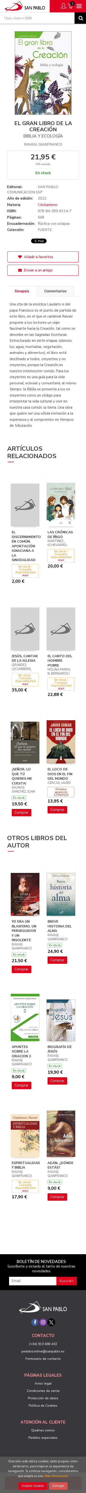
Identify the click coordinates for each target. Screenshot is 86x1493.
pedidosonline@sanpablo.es (43, 1351)
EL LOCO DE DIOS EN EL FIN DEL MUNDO (60, 774)
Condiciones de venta (43, 1391)
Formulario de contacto (43, 1358)
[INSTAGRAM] (43, 1322)
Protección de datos (43, 1398)
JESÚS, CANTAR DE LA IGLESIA (25, 658)
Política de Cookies (43, 1405)
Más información (56, 1476)
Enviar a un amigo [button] (38, 270)
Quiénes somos (43, 1430)
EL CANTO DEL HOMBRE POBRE (60, 661)
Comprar (21, 812)
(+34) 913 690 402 (43, 1344)
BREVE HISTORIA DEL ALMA (60, 926)
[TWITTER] (51, 1322)
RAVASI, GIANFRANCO (43, 144)
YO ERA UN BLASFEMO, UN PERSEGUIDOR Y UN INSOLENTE (24, 930)
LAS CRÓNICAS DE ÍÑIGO (60, 534)
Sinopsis (22, 291)
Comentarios (55, 291)
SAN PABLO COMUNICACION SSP (32, 189)
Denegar (58, 1486)
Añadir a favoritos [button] (38, 256)
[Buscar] (80, 18)
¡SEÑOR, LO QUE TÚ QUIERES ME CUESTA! (22, 776)
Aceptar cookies (33, 1486)
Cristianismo (48, 204)
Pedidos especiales (43, 1437)
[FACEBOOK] (34, 1322)
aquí (25, 575)
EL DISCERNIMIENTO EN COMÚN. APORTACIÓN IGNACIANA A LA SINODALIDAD (26, 546)
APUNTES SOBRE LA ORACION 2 (21, 1051)
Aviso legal (43, 1383)
